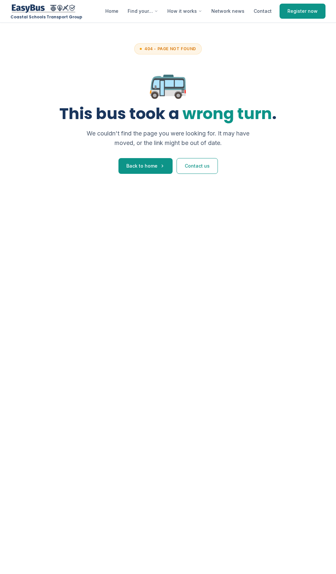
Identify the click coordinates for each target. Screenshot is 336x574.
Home (111, 11)
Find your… (140, 11)
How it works (182, 11)
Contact (263, 11)
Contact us (197, 166)
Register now (302, 11)
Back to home (142, 166)
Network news (227, 11)
